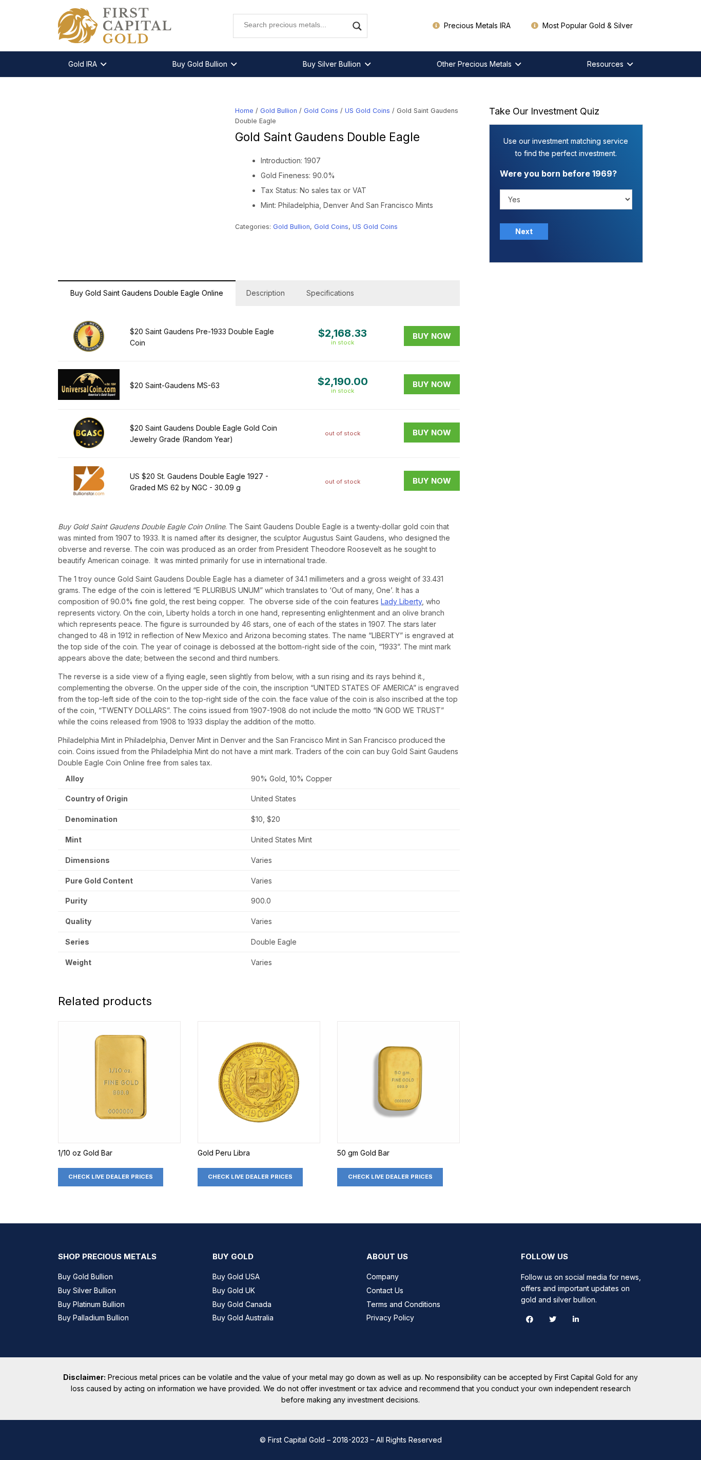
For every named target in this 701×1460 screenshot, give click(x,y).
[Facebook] (530, 1320)
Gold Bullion (278, 110)
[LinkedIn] (576, 1320)
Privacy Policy (390, 1317)
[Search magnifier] (357, 26)
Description (265, 293)
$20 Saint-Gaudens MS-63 (175, 385)
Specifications (330, 293)
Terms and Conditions (403, 1304)
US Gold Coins (367, 110)
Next (524, 231)
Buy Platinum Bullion (91, 1304)
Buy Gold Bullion (85, 1276)
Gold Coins (321, 110)
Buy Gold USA (236, 1276)
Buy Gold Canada (241, 1304)
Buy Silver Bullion (87, 1290)
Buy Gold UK (233, 1290)
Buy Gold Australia (243, 1317)
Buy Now (432, 336)
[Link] (115, 26)
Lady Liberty (401, 601)
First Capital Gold (296, 1439)
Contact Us (384, 1290)
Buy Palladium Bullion (93, 1317)
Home (244, 110)
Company (382, 1276)
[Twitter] (553, 1320)
